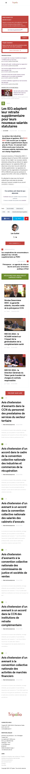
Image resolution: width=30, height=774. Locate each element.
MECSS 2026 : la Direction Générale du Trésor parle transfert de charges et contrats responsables (14, 375)
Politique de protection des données (10, 758)
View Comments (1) (14, 243)
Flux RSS (3, 765)
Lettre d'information (14, 50)
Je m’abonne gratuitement (14, 30)
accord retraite (10, 208)
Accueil (3, 97)
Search (24, 37)
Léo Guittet (5, 130)
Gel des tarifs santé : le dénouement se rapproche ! (14, 64)
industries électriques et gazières (19, 212)
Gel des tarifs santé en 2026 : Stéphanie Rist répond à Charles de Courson (20, 92)
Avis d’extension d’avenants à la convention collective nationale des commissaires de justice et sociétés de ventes (14, 565)
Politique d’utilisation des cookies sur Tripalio (13, 756)
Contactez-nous (7, 196)
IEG (8, 212)
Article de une (19, 208)
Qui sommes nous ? (6, 762)
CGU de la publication (7, 760)
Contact (3, 763)
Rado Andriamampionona (9, 424)
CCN (4, 212)
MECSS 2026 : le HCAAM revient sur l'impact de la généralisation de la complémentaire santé (14, 339)
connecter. (23, 200)
